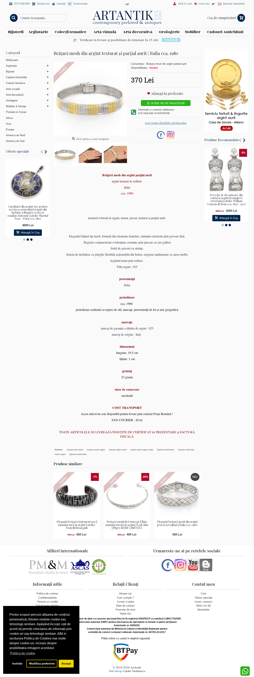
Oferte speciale (17, 151)
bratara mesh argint (96, 450)
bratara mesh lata (186, 450)
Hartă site (125, 613)
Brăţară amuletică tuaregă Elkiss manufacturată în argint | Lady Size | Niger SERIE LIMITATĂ (127, 525)
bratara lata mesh (75, 450)
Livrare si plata (125, 601)
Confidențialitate (47, 597)
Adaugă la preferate (167, 93)
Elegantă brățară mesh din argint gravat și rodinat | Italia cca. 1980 (177, 523)
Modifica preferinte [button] (42, 663)
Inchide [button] (17, 663)
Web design (115, 671)
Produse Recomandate (221, 140)
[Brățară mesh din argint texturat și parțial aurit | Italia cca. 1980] (90, 98)
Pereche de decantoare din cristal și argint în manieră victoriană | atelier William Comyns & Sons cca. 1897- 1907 (226, 199)
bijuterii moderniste (165, 450)
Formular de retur (125, 609)
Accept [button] (66, 663)
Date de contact (125, 605)
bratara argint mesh (118, 450)
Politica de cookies (47, 593)
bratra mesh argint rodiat (142, 450)
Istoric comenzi (203, 601)
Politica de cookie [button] (22, 653)
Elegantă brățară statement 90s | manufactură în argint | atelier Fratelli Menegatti (77, 525)
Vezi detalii (171, 40)
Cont (203, 593)
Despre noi (125, 593)
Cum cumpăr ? (125, 597)
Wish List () (203, 605)
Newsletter (203, 609)
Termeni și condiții (47, 601)
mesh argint (60, 454)
